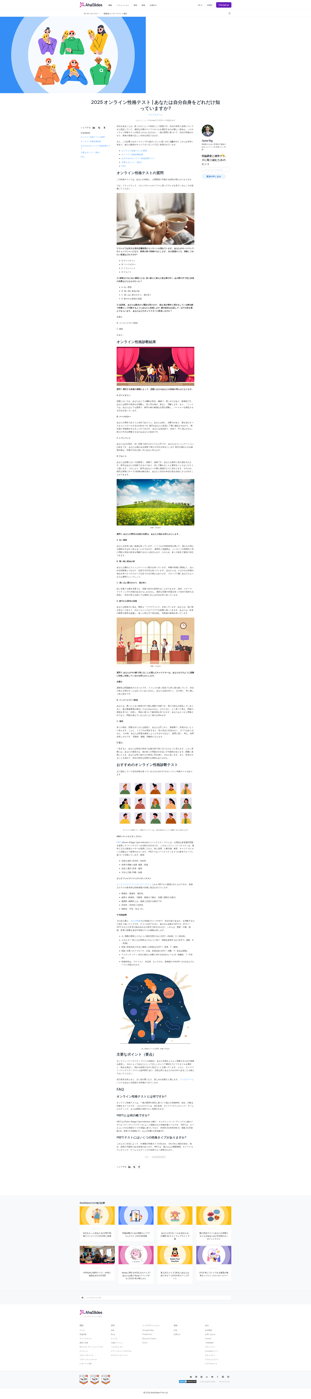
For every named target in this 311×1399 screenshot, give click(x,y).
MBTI (119, 842)
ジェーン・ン (141, 120)
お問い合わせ (210, 1334)
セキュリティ (210, 1355)
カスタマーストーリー (119, 1355)
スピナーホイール (86, 1355)
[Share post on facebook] (104, 127)
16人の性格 (136, 920)
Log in (209, 5)
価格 (143, 5)
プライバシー (210, 1347)
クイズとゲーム (155, 114)
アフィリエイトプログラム (121, 1351)
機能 (110, 5)
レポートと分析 (86, 1363)
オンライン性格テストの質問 (93, 137)
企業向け (153, 5)
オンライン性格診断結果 (91, 141)
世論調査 (83, 1334)
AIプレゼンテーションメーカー (92, 1347)
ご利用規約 (209, 1343)
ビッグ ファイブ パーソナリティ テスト (134, 884)
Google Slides (148, 1330)
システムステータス (207, 1381)
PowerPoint (147, 1334)
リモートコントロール (88, 1359)
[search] (229, 13)
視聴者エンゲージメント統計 (115, 13)
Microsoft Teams (149, 1338)
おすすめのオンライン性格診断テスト (95, 147)
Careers (208, 1338)
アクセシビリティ (212, 1359)
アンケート (84, 1351)
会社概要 (208, 1330)
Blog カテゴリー (91, 13)
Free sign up (224, 5)
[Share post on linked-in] (94, 127)
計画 (175, 1330)
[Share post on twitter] (99, 127)
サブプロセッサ (211, 1363)
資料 (135, 5)
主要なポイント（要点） (91, 152)
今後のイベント (117, 1343)
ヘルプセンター (117, 1347)
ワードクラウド (86, 1338)
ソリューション (123, 5)
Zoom (144, 1343)
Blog (113, 1334)
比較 (112, 1330)
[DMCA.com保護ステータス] (188, 1381)
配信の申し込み (214, 176)
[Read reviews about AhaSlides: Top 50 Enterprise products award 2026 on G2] (106, 1379)
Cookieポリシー (211, 1351)
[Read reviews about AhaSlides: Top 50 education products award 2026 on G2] (95, 1379)
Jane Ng (207, 140)
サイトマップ (224, 1381)
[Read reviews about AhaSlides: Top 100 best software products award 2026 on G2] (84, 1379)
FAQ (83, 157)
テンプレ (114, 1338)
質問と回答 (84, 1343)
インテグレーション (151, 1325)
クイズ (82, 1330)
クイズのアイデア (158, 1157)
